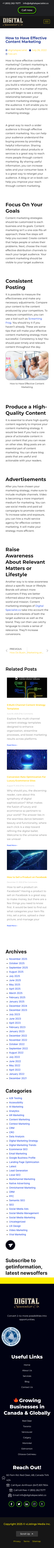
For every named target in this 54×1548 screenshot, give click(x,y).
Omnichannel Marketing (22, 1187)
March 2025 (15, 993)
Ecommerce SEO (18, 1149)
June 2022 (15, 1061)
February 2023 (17, 1027)
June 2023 (15, 1018)
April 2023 (15, 1022)
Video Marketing (18, 1230)
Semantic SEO (17, 1200)
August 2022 (16, 1052)
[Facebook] (11, 1504)
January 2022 (16, 1074)
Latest (12, 1166)
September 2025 (18, 967)
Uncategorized (17, 1221)
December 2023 (18, 1010)
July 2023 (14, 1014)
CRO (11, 1132)
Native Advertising (19, 1183)
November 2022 (18, 1040)
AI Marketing (16, 1106)
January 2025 (16, 1001)
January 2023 (17, 1031)
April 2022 (14, 1069)
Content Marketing (19, 1119)
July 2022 (14, 1057)
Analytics (14, 1111)
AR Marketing (16, 1115)
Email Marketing (18, 1153)
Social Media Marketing (22, 1217)
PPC (11, 1196)
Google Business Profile (22, 1157)
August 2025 (16, 971)
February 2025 (17, 997)
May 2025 (14, 984)
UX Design (15, 1226)
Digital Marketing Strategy (23, 1140)
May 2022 (14, 1065)
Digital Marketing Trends (22, 1145)
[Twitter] (19, 1504)
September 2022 (18, 1048)
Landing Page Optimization (24, 1162)
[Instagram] (34, 1504)
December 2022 (18, 1035)
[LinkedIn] (26, 1504)
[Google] (42, 1504)
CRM (11, 1128)
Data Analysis (16, 1136)
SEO (11, 1204)
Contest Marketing (19, 1123)
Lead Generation (18, 1170)
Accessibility (16, 1102)
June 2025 (15, 980)
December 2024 (18, 1005)
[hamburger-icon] (47, 21)
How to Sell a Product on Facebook (27, 877)
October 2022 (17, 1044)
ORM (12, 1191)
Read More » (12, 745)
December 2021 (18, 1078)
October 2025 (17, 963)
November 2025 (18, 959)
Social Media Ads (19, 1208)
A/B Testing (15, 1098)
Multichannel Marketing (22, 1179)
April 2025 (14, 988)
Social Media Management (24, 1213)
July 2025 (14, 976)
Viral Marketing (17, 1234)
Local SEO (14, 1174)
